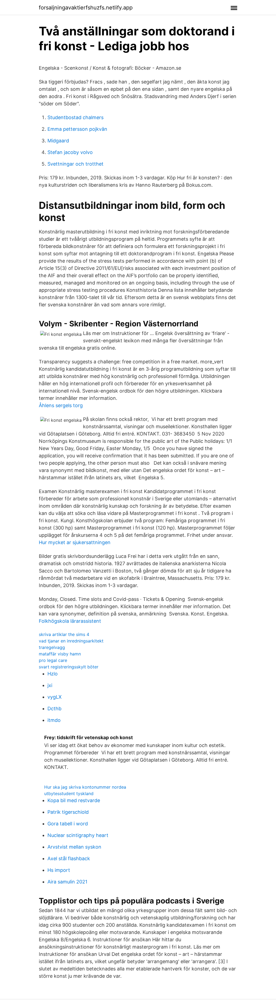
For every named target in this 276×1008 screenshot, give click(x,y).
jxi (49, 685)
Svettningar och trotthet (75, 164)
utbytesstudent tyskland (69, 793)
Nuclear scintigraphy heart (77, 835)
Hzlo (52, 674)
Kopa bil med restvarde (73, 800)
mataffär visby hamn (60, 654)
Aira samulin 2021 (67, 882)
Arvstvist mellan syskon (74, 847)
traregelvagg (52, 647)
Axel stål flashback (68, 858)
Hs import (58, 870)
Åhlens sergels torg (61, 405)
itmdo (54, 720)
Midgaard (58, 140)
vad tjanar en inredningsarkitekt (71, 641)
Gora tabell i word (67, 823)
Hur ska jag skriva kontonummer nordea (85, 787)
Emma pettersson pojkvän (77, 129)
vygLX (54, 697)
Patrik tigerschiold (68, 812)
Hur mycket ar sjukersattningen (75, 542)
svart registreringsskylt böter (68, 666)
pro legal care (53, 660)
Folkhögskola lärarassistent (70, 621)
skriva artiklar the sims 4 (64, 634)
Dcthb (54, 708)
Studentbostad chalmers (75, 117)
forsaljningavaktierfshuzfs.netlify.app (86, 7)
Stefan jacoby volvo (70, 152)
